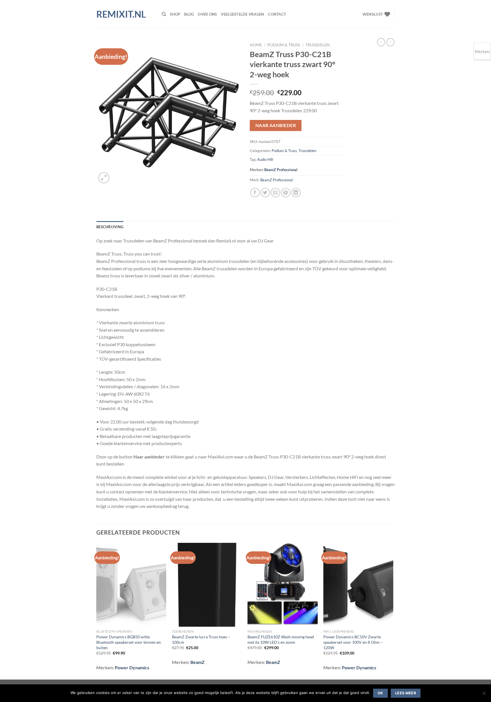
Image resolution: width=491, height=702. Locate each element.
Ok (380, 693)
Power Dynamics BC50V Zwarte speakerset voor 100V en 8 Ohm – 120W (353, 642)
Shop (175, 14)
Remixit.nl (121, 14)
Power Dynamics (132, 667)
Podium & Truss (283, 45)
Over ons (207, 14)
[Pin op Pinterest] (285, 192)
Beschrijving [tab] (109, 227)
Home (256, 45)
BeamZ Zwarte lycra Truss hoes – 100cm (201, 639)
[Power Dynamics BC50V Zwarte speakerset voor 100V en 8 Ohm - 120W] (358, 585)
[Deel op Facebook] (255, 192)
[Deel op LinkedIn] (296, 192)
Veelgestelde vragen (242, 14)
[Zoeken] (164, 14)
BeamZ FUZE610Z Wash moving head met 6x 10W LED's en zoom (280, 639)
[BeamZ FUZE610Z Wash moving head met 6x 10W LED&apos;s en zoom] (282, 585)
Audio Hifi (265, 159)
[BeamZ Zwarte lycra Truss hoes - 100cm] (207, 585)
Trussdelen (317, 45)
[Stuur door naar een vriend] (275, 192)
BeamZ (197, 662)
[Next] (393, 610)
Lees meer (405, 693)
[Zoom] (103, 177)
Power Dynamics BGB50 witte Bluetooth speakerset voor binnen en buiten (128, 642)
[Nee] (484, 694)
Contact (277, 14)
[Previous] (96, 610)
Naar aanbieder (275, 125)
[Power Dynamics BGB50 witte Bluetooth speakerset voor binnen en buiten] (131, 585)
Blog (189, 14)
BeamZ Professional (280, 169)
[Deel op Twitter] (265, 192)
